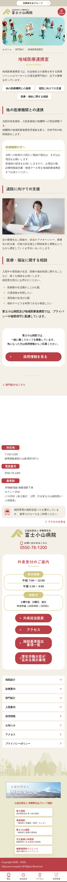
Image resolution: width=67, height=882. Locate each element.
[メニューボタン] (61, 12)
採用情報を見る (35, 356)
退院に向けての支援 (50, 88)
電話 (8, 879)
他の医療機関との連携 (18, 88)
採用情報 (56, 879)
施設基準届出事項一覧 (33, 643)
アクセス (40, 879)
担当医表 (23, 879)
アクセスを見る (56, 522)
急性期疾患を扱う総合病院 (27, 812)
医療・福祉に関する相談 (34, 96)
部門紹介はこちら (15, 384)
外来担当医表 (33, 618)
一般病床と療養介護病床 (26, 831)
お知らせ (10, 725)
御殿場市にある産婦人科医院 (28, 840)
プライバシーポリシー (17, 743)
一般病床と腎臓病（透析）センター (31, 821)
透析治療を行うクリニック (27, 849)
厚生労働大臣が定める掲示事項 (33, 658)
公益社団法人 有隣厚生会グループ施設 (33, 803)
